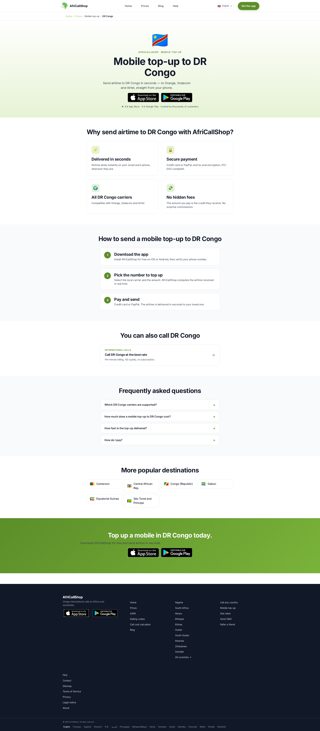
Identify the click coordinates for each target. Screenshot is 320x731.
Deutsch (98, 726)
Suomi (172, 726)
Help (175, 6)
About (66, 707)
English (66, 726)
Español (87, 726)
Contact (67, 680)
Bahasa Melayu (139, 726)
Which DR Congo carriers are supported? (130, 404)
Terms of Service (72, 691)
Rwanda (179, 640)
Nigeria (179, 602)
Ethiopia (179, 618)
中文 (107, 726)
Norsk (152, 726)
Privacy (67, 696)
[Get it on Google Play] (176, 97)
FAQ (65, 675)
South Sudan (182, 635)
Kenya (178, 613)
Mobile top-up (228, 607)
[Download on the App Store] (143, 97)
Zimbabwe (181, 646)
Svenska (162, 726)
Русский (192, 726)
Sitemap (67, 686)
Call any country (229, 602)
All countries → (183, 657)
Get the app (249, 6)
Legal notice (69, 702)
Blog (161, 6)
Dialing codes (137, 618)
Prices (145, 6)
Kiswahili (221, 726)
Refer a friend (227, 624)
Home (128, 6)
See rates (225, 613)
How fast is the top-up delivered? (125, 428)
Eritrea (178, 624)
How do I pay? (113, 440)
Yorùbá (211, 726)
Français (77, 726)
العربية (114, 726)
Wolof (202, 726)
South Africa (182, 607)
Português (125, 726)
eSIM (133, 613)
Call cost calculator (140, 624)
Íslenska (182, 726)
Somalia (179, 651)
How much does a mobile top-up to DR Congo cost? (137, 416)
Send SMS (226, 618)
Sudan (178, 629)
